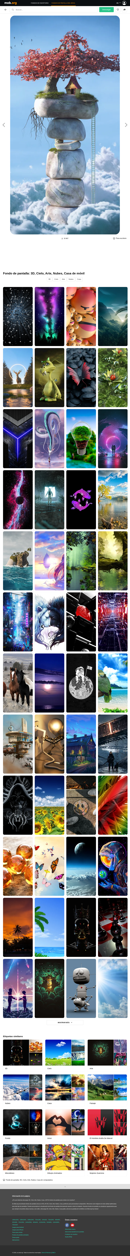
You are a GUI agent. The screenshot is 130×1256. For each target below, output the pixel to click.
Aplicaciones (15, 1240)
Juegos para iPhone (17, 1230)
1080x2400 (23, 1219)
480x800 (57, 1219)
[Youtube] (72, 1226)
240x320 (44, 1219)
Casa (79, 279)
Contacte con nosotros (71, 1234)
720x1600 (51, 1219)
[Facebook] (67, 1226)
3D (49, 279)
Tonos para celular (17, 1232)
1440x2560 (28, 1222)
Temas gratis (15, 1237)
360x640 (35, 1222)
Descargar (106, 10)
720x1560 (21, 1222)
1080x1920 (15, 1219)
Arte (63, 279)
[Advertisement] (65, 256)
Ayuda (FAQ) (68, 1237)
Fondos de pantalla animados (20, 1235)
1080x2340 (30, 1219)
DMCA (53, 1252)
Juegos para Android (18, 1227)
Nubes (71, 279)
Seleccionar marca (70, 1229)
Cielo (56, 279)
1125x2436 (42, 1222)
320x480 (14, 1222)
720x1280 (38, 1219)
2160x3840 (56, 1222)
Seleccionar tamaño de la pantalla (74, 1231)
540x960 (49, 1222)
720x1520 (15, 1225)
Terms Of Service (46, 1252)
